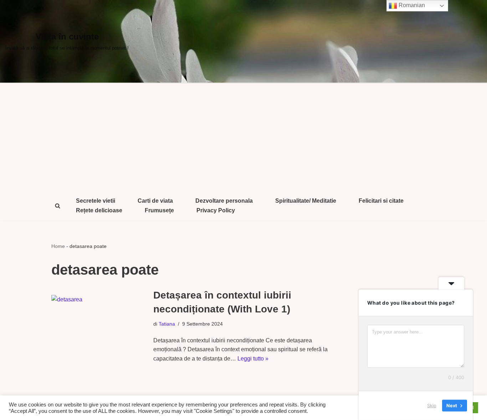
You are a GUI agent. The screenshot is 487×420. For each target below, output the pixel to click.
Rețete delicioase (99, 210)
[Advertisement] (243, 137)
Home (58, 246)
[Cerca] (57, 205)
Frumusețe (159, 210)
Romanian (411, 5)
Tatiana (167, 324)
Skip (431, 405)
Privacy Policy (215, 210)
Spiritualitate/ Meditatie (305, 201)
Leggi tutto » (252, 359)
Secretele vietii (95, 201)
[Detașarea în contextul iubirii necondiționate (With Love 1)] (98, 326)
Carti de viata (155, 201)
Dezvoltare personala (224, 201)
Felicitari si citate (381, 201)
